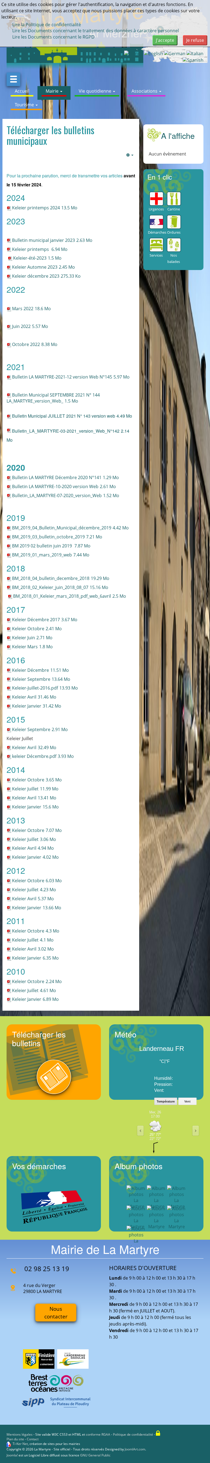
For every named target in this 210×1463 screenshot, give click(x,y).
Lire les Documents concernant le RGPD (53, 37)
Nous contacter (56, 1312)
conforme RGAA (98, 1434)
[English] (153, 53)
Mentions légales (20, 1434)
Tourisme (25, 105)
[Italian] (194, 53)
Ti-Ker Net (20, 1443)
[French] (133, 53)
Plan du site (15, 1439)
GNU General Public (95, 1455)
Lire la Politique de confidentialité (46, 25)
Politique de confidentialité (133, 1434)
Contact (33, 1439)
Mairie (53, 91)
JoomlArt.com (135, 1449)
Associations (145, 91)
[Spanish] (193, 60)
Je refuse (195, 40)
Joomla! (12, 1455)
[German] (174, 53)
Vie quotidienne (95, 91)
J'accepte (165, 40)
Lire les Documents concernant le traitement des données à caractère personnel (95, 31)
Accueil (22, 91)
